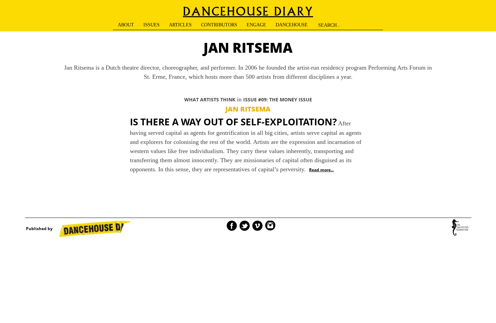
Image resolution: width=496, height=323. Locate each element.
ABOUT (126, 24)
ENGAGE (256, 24)
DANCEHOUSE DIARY (248, 12)
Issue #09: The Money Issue (277, 99)
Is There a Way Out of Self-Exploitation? (233, 121)
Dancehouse (292, 24)
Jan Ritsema (248, 109)
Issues (151, 24)
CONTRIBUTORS (219, 24)
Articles (180, 24)
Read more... (321, 170)
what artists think (209, 99)
